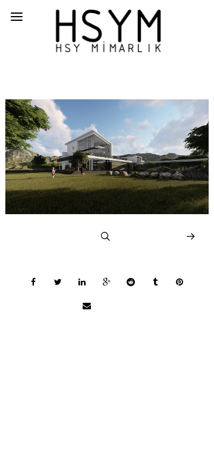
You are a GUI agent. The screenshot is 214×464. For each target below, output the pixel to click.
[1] (107, 211)
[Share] (33, 282)
